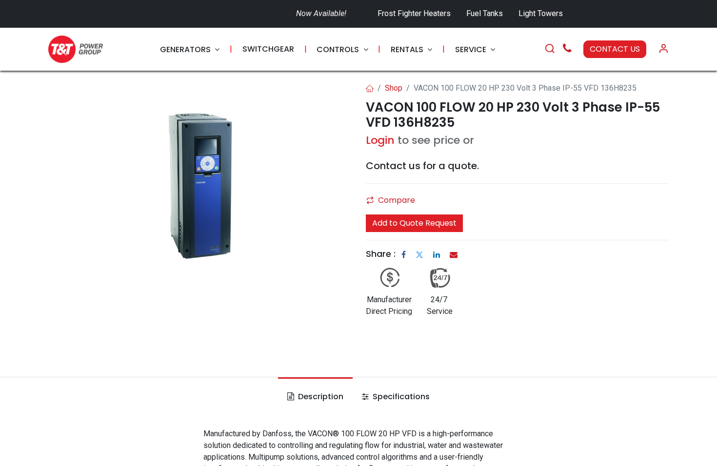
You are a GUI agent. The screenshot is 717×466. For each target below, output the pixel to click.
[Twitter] (419, 254)
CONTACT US (615, 49)
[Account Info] (663, 49)
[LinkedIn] (436, 254)
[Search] (549, 49)
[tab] (315, 396)
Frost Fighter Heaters (414, 13)
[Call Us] (567, 49)
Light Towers (540, 13)
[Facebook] (403, 254)
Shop (393, 88)
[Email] (454, 254)
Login (380, 140)
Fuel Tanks (485, 13)
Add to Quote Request (414, 223)
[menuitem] (190, 49)
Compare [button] (396, 200)
